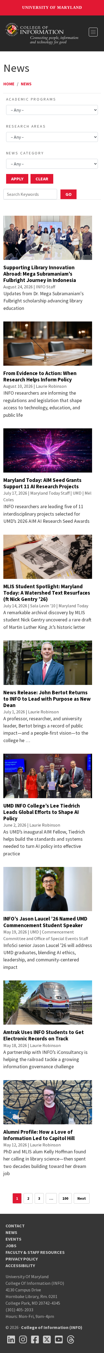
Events (13, 1239)
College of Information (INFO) (51, 1327)
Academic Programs (31, 99)
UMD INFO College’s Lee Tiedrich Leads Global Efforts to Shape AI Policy (41, 812)
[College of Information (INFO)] (41, 33)
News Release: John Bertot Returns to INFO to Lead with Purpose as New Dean (47, 698)
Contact (15, 1225)
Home (8, 83)
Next (81, 1198)
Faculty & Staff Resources (35, 1252)
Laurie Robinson (51, 386)
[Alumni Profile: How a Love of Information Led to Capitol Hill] (47, 1101)
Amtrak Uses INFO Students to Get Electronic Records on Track (43, 1035)
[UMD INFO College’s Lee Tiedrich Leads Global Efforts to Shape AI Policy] (47, 775)
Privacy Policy (22, 1259)
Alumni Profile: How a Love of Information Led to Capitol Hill (39, 1134)
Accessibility (20, 1265)
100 (65, 1198)
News (26, 83)
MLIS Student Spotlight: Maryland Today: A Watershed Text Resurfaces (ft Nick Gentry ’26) (46, 592)
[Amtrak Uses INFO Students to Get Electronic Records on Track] (47, 1002)
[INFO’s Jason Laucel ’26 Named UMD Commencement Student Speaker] (47, 888)
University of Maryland (52, 8)
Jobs (11, 1245)
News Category (25, 153)
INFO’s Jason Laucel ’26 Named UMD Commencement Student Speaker (45, 921)
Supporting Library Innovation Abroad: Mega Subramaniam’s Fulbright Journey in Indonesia (39, 273)
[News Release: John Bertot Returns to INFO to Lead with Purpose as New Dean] (47, 662)
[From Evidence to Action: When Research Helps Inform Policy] (47, 343)
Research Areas (26, 126)
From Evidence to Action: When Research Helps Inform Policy (40, 376)
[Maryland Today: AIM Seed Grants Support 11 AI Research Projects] (47, 450)
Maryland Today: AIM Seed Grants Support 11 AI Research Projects (42, 483)
